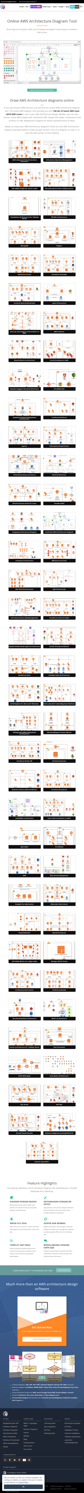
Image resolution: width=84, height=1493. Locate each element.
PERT (38, 1385)
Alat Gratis (28, 1446)
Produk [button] (21, 7)
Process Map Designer (20, 1398)
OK (23, 1487)
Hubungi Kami (49, 1433)
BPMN (36, 1387)
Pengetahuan (29, 1443)
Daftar (72, 7)
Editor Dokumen (9, 1437)
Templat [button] (60, 7)
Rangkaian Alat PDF (10, 1423)
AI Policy (68, 1427)
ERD (31, 1385)
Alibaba (64, 1392)
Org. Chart (74, 1387)
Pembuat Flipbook (10, 1427)
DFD (34, 1385)
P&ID (65, 1385)
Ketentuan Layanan (72, 1423)
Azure (39, 1392)
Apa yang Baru (50, 1427)
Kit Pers (47, 1430)
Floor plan (30, 1395)
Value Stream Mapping (61, 1387)
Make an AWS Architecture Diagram (42, 90)
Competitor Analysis (69, 1398)
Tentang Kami (49, 1423)
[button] (27, 7)
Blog (25, 1439)
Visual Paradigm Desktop (27, 1)
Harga (67, 7)
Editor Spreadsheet (10, 1443)
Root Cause (16, 1400)
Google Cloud (47, 1392)
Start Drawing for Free (42, 1339)
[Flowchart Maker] (42, 1377)
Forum (26, 1433)
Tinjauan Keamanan (72, 1437)
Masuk (77, 7)
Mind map (38, 1395)
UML (27, 1385)
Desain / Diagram (30, 1429)
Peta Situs (28, 1449)
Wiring (56, 1385)
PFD (61, 1385)
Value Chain (48, 1387)
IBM (53, 1392)
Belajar (26, 1436)
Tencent (70, 1392)
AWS (34, 1392)
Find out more (63, 1270)
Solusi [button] (54, 7)
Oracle (58, 1392)
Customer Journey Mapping (51, 1398)
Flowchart (22, 1395)
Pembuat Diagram (10, 1430)
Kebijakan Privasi (71, 1430)
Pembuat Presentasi (11, 1440)
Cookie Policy (23, 1482)
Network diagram (47, 1385)
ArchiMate (29, 1387)
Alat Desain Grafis (10, 1433)
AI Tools (35, 6)
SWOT (41, 1387)
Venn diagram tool (52, 1395)
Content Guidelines (72, 1433)
